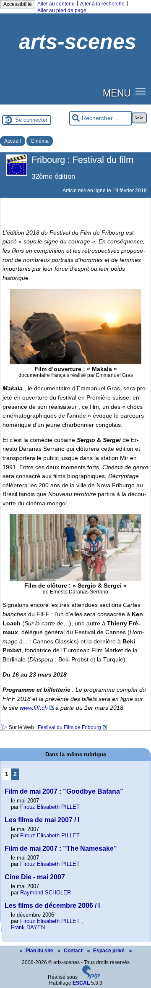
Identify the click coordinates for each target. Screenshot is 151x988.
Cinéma (40, 141)
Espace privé (109, 951)
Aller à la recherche (102, 4)
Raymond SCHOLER (45, 892)
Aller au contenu (56, 4)
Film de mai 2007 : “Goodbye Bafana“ (64, 791)
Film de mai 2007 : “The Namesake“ (61, 848)
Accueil (12, 141)
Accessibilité (17, 4)
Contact (74, 951)
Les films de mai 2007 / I (42, 819)
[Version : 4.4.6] (91, 977)
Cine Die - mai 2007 (35, 877)
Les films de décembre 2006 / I (52, 905)
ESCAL (81, 983)
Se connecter (31, 120)
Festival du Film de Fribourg (69, 727)
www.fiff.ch (34, 707)
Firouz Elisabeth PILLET (50, 807)
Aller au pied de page (61, 10)
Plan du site (40, 951)
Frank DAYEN (28, 927)
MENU (116, 92)
